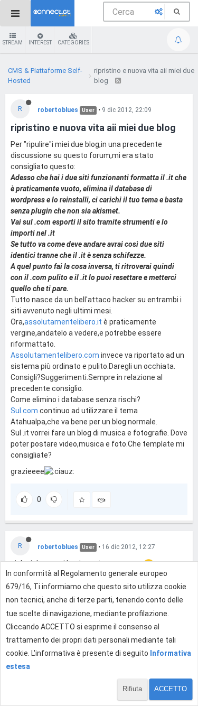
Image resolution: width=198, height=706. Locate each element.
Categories (73, 42)
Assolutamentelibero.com (55, 355)
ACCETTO (170, 689)
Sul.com (24, 410)
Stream (13, 42)
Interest (40, 42)
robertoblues (57, 110)
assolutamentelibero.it (63, 322)
